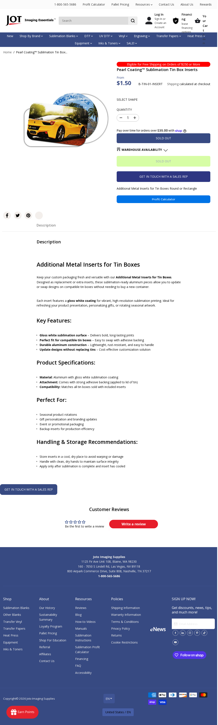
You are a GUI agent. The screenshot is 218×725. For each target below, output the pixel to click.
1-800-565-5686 (65, 4)
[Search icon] (133, 20)
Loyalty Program (50, 626)
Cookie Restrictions (124, 642)
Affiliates (45, 654)
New (10, 36)
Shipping (173, 84)
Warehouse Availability (142, 150)
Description (46, 225)
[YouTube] (175, 642)
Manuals (81, 628)
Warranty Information (126, 615)
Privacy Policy (120, 628)
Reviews (80, 608)
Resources (143, 4)
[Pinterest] (28, 215)
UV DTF (105, 36)
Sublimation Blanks (62, 36)
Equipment (82, 43)
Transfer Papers (167, 36)
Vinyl (122, 36)
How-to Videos (85, 622)
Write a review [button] (134, 524)
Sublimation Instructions (83, 637)
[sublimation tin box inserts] (64, 122)
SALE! (131, 43)
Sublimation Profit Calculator (87, 649)
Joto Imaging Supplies (41, 698)
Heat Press (195, 36)
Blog (78, 615)
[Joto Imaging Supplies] (29, 20)
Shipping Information (125, 608)
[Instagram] (190, 632)
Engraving (141, 36)
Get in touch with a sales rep (163, 176)
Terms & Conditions (125, 622)
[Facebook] (7, 215)
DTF (87, 36)
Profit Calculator (94, 4)
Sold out (163, 138)
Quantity (124, 110)
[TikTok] (204, 632)
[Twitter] (18, 215)
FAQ (78, 666)
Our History (47, 608)
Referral (44, 647)
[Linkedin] (182, 632)
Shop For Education (52, 640)
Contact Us (166, 4)
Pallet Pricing (120, 4)
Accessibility (83, 673)
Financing (81, 659)
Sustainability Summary (48, 617)
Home (7, 52)
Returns (116, 635)
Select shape (127, 99)
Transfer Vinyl (12, 622)
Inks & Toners (108, 43)
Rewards (206, 4)
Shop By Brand (30, 36)
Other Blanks (12, 615)
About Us (187, 4)
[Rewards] (22, 712)
